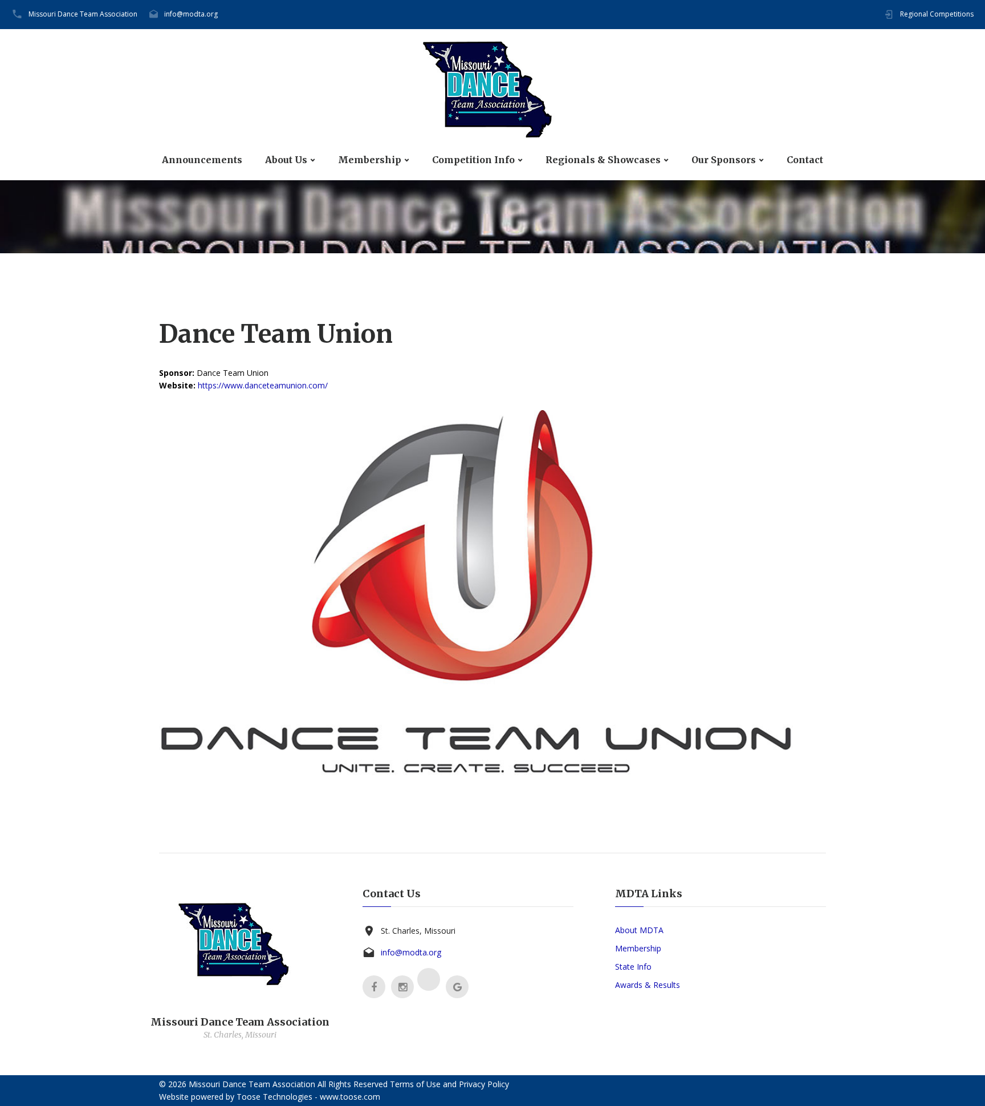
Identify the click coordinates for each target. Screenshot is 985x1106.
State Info (633, 966)
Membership (369, 160)
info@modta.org (191, 14)
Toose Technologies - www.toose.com (308, 1096)
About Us (286, 160)
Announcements (202, 160)
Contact (805, 160)
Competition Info (473, 160)
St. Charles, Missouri (418, 930)
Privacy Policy (484, 1084)
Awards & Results (647, 984)
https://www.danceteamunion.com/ (263, 385)
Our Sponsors (723, 160)
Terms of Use (415, 1084)
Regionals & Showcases (603, 160)
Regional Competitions (937, 14)
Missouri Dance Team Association (83, 14)
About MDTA (639, 930)
